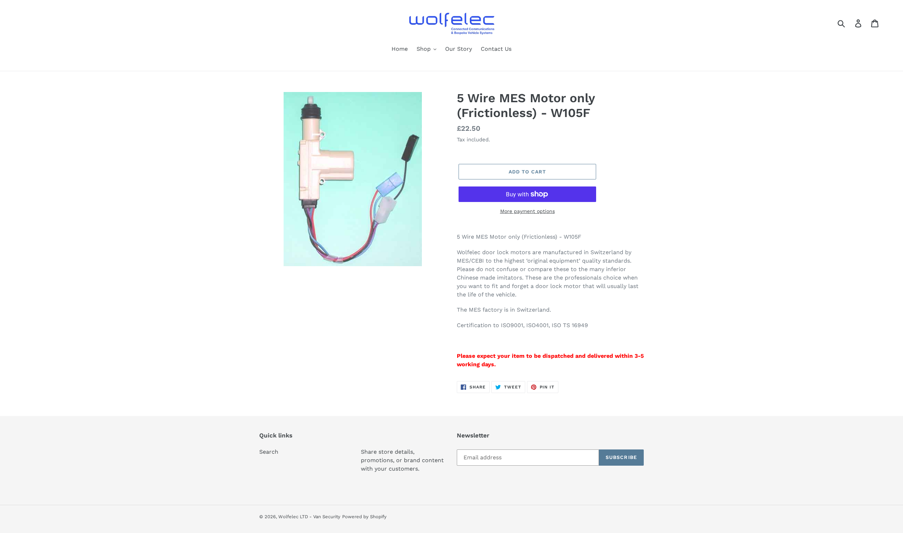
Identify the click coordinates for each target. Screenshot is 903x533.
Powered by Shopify (364, 516)
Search (268, 451)
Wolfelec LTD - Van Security (309, 516)
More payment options (527, 211)
